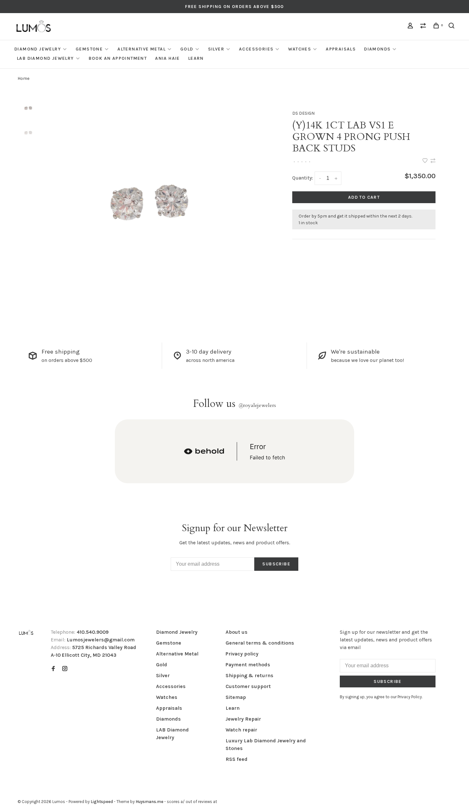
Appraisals (341, 49)
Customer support (248, 686)
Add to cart (364, 197)
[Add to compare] (432, 161)
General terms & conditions (260, 643)
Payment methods (248, 665)
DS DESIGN (303, 113)
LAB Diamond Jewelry (45, 58)
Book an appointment (118, 58)
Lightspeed (102, 801)
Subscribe (276, 564)
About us (237, 632)
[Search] (452, 26)
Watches (299, 49)
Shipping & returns (249, 675)
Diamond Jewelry (37, 49)
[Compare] (424, 26)
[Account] (411, 26)
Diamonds (377, 49)
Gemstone (89, 49)
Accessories (256, 49)
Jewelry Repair (243, 719)
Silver (216, 49)
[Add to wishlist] (425, 161)
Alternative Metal (141, 49)
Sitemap (236, 697)
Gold (186, 49)
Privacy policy (242, 654)
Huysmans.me (150, 801)
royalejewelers (257, 405)
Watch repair (241, 730)
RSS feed (237, 759)
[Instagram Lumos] (64, 669)
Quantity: (302, 178)
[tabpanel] (154, 210)
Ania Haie (167, 58)
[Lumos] (26, 633)
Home (23, 78)
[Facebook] (53, 669)
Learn (196, 58)
